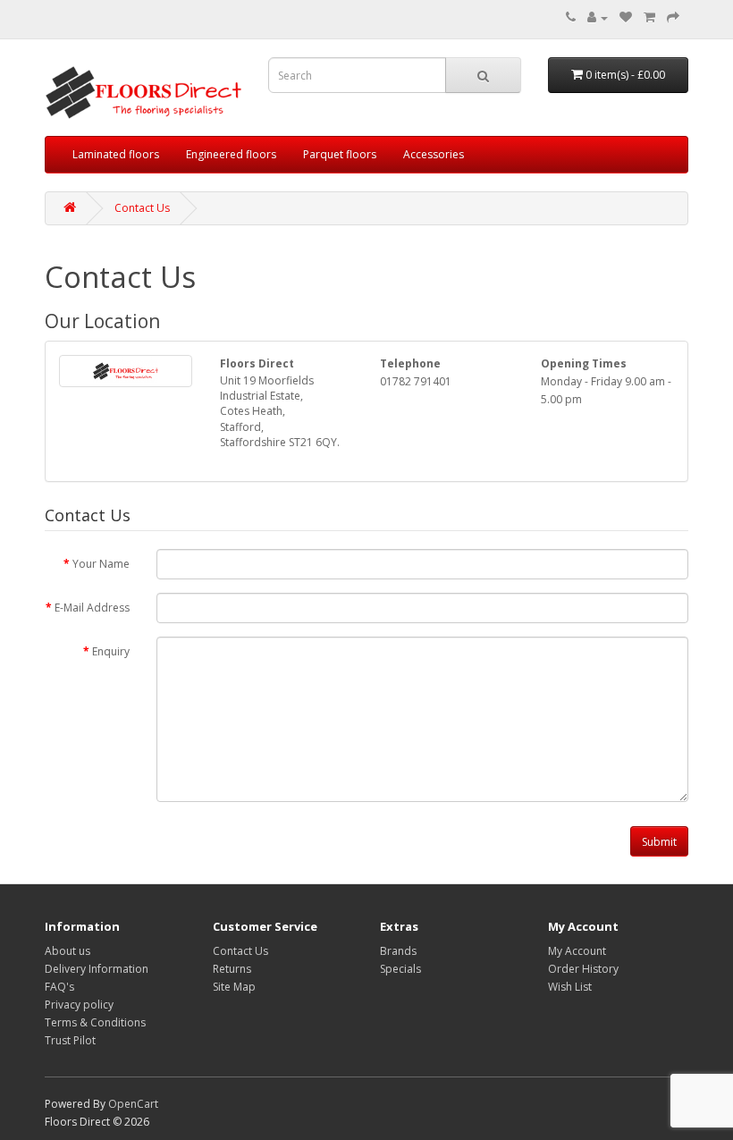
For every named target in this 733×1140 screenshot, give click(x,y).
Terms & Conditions (95, 1022)
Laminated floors (115, 154)
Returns (232, 968)
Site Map (234, 986)
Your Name (101, 563)
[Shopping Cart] (649, 17)
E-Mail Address (92, 607)
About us (67, 950)
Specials (400, 968)
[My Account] (597, 17)
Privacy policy (79, 1004)
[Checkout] (673, 17)
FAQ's (59, 986)
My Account (577, 950)
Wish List (570, 986)
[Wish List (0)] (625, 17)
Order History (583, 968)
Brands (398, 950)
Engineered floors (231, 154)
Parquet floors (339, 154)
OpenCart (133, 1103)
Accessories (433, 154)
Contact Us (142, 207)
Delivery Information (96, 968)
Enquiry (111, 651)
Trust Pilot (70, 1040)
